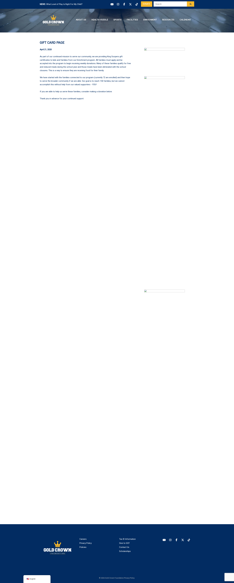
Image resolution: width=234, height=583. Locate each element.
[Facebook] (124, 4)
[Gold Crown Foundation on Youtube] (164, 540)
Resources (168, 20)
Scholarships (125, 551)
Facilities (132, 20)
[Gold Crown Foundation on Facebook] (176, 540)
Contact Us (124, 547)
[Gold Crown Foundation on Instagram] (170, 540)
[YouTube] (112, 4)
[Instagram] (118, 4)
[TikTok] (136, 4)
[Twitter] (130, 4)
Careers (83, 539)
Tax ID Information (127, 539)
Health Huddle (100, 20)
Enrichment (150, 20)
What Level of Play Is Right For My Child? (64, 4)
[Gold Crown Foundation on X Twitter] (182, 540)
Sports (117, 20)
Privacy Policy (85, 543)
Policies (82, 547)
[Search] (190, 4)
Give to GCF (124, 543)
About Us (81, 20)
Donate (146, 4)
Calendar (185, 20)
